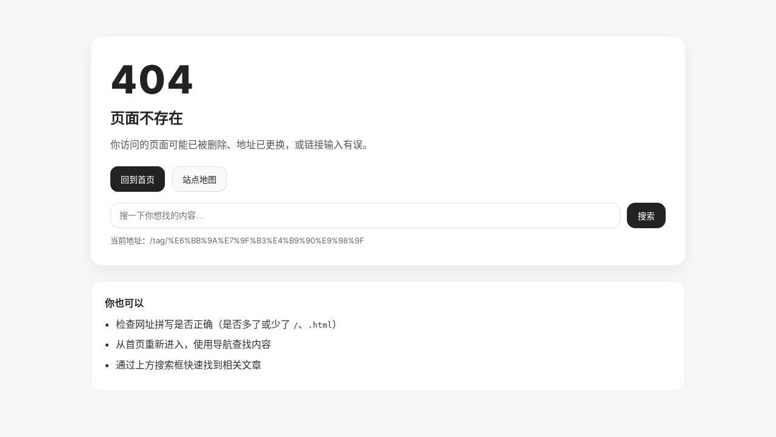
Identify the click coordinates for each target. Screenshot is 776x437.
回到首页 (138, 179)
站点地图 (199, 179)
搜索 (646, 216)
